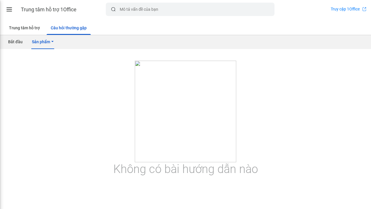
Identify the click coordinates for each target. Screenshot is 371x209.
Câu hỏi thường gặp (69, 28)
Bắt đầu (15, 41)
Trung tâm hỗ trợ (24, 28)
